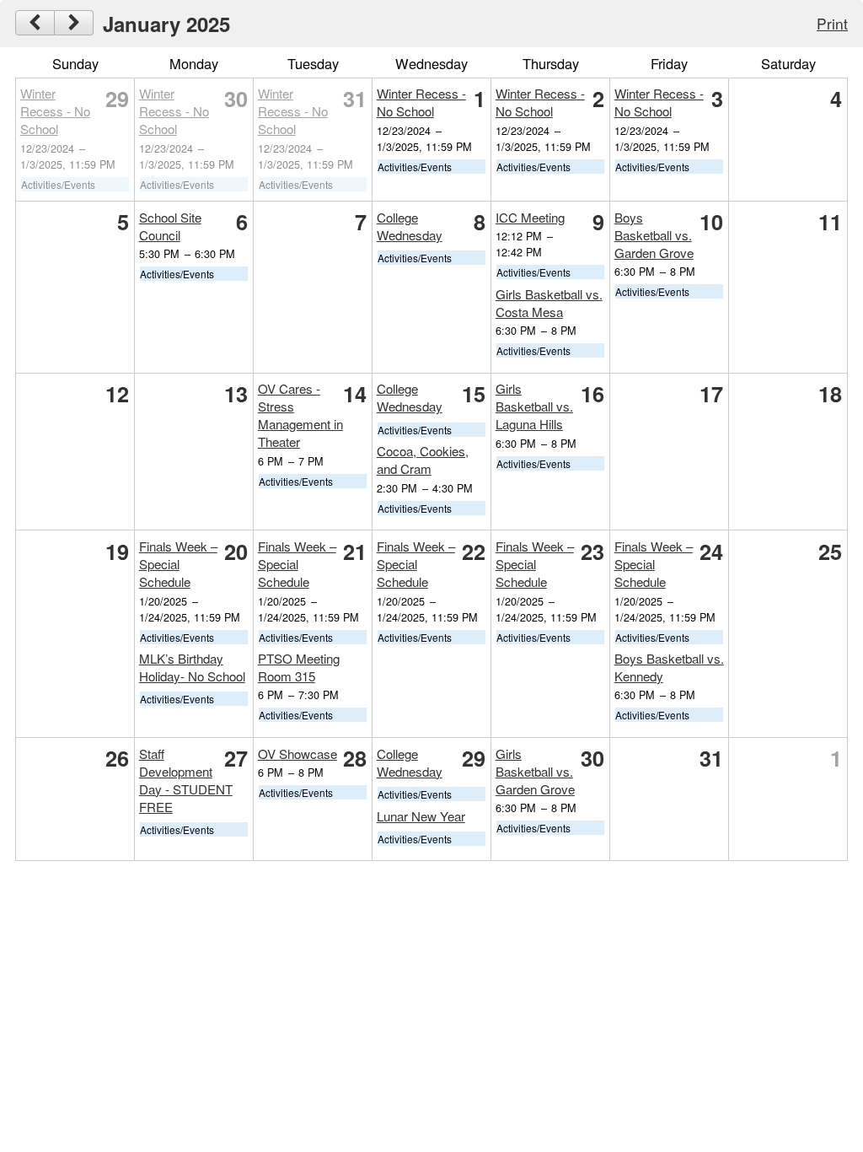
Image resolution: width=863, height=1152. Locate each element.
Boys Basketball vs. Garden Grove (654, 234)
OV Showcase (297, 753)
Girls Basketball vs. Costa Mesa (549, 302)
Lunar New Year (421, 816)
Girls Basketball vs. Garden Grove (535, 771)
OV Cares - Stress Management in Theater (300, 415)
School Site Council (170, 226)
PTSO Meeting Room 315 (299, 667)
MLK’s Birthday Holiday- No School (192, 667)
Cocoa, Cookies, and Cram (423, 459)
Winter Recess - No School (55, 110)
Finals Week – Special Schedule (178, 563)
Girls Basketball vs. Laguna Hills (534, 406)
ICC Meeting (530, 217)
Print (832, 23)
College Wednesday (409, 226)
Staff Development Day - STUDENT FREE (186, 780)
